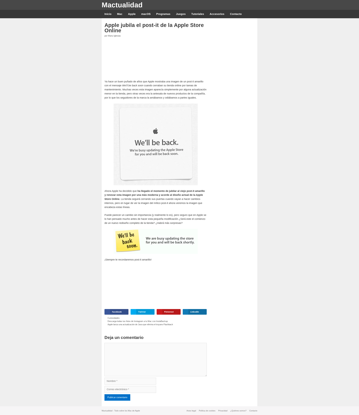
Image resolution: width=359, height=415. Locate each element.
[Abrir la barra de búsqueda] (252, 14)
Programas (163, 13)
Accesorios (217, 13)
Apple (132, 13)
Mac (119, 13)
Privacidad (222, 411)
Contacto (236, 13)
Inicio (107, 13)
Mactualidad (122, 5)
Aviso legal (191, 411)
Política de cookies (207, 411)
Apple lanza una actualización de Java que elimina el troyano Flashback (140, 324)
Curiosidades (114, 318)
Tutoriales (197, 13)
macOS (146, 13)
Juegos (181, 13)
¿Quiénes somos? (238, 411)
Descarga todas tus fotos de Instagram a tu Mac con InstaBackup (138, 321)
